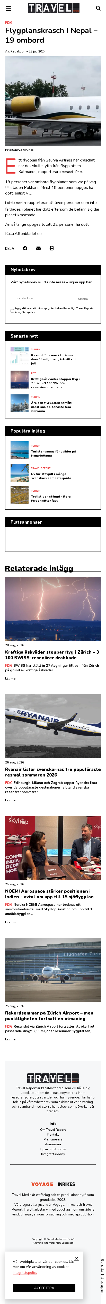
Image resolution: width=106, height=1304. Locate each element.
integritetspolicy (25, 312)
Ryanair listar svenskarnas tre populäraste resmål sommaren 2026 (53, 772)
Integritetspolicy (53, 1154)
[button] (25, 248)
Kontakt (53, 1135)
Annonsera (53, 1144)
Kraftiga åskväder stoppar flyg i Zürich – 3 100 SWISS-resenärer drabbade (55, 383)
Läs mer (10, 678)
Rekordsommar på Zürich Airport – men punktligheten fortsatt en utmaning (49, 1016)
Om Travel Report (53, 1130)
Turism (35, 349)
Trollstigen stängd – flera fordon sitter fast (50, 498)
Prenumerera (53, 1139)
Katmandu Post (70, 172)
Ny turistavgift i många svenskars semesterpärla (51, 476)
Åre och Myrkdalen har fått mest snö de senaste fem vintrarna (51, 407)
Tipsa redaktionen (53, 1149)
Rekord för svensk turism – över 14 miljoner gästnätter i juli (53, 359)
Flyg (9, 22)
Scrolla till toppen (102, 1277)
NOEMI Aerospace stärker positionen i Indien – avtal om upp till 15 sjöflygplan (49, 894)
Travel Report (40, 468)
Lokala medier (15, 203)
